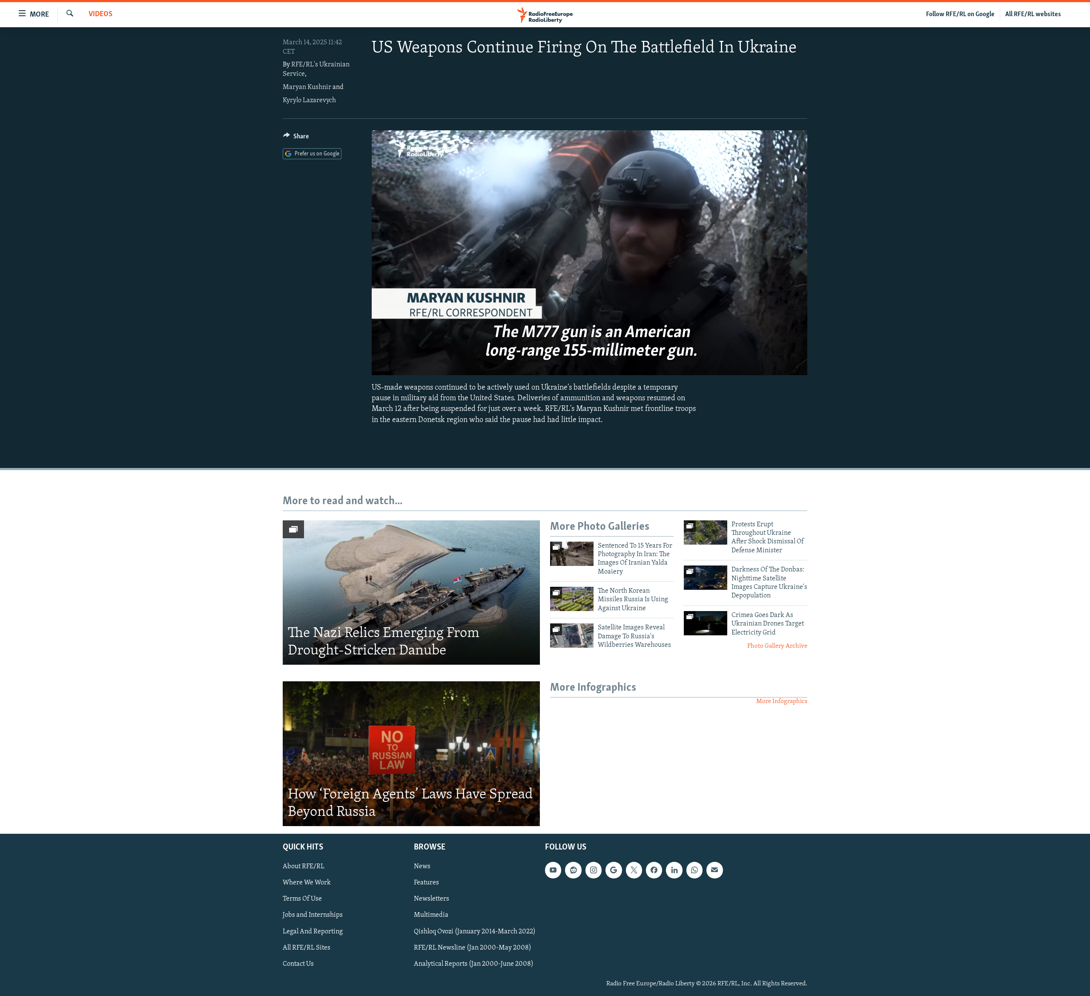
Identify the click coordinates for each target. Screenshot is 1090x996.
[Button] (296, 138)
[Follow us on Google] (613, 870)
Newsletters (431, 899)
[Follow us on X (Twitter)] (634, 870)
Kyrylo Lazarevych (309, 100)
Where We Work (307, 883)
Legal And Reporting (313, 931)
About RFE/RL (303, 866)
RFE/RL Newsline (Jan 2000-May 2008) (472, 947)
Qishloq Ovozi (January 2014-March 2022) (475, 931)
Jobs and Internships (313, 915)
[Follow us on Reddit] (573, 870)
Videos (100, 14)
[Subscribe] (714, 870)
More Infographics (781, 701)
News (422, 866)
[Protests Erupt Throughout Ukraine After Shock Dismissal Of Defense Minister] (705, 532)
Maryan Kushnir (307, 87)
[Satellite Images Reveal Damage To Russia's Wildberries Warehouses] (572, 635)
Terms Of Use (302, 899)
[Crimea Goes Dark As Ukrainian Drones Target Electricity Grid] (705, 623)
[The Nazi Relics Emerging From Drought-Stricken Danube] (411, 592)
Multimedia (431, 915)
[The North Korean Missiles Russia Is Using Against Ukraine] (572, 599)
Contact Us (298, 964)
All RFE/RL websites (1033, 14)
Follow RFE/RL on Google (960, 14)
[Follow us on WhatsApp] (694, 870)
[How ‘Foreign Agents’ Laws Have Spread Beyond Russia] (411, 753)
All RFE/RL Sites (306, 947)
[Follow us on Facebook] (654, 870)
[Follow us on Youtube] (553, 870)
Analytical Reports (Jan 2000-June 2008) (474, 964)
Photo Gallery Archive (777, 646)
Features (426, 883)
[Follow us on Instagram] (593, 870)
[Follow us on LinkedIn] (674, 870)
